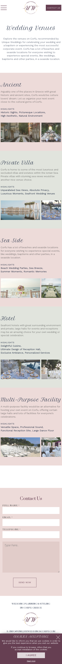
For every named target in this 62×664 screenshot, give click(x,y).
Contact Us (53, 8)
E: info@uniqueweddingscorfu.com (31, 631)
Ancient (11, 85)
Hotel (8, 318)
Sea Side (12, 240)
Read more (31, 661)
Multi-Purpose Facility (31, 400)
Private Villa (17, 163)
